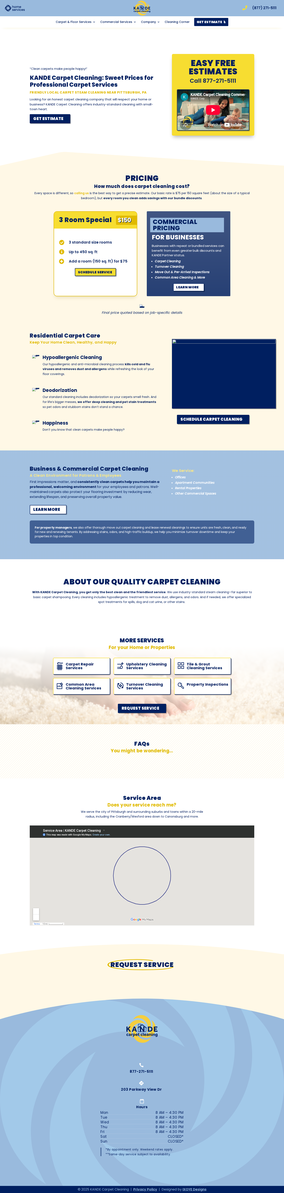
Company (148, 22)
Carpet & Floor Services (73, 22)
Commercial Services (116, 22)
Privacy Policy (145, 1189)
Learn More (187, 287)
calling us (81, 193)
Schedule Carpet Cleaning (211, 419)
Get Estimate (48, 118)
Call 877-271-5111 (213, 81)
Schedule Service (95, 272)
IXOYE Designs (194, 1189)
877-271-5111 (141, 1071)
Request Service (140, 708)
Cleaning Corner (177, 22)
